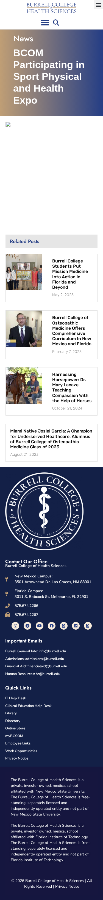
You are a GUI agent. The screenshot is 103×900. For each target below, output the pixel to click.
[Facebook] (51, 626)
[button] (98, 4)
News (23, 38)
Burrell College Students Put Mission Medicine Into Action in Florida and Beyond (70, 274)
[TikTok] (27, 626)
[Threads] (88, 626)
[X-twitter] (64, 626)
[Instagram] (15, 626)
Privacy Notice (67, 886)
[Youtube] (39, 626)
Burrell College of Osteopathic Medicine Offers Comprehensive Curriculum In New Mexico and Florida (71, 330)
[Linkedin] (76, 626)
